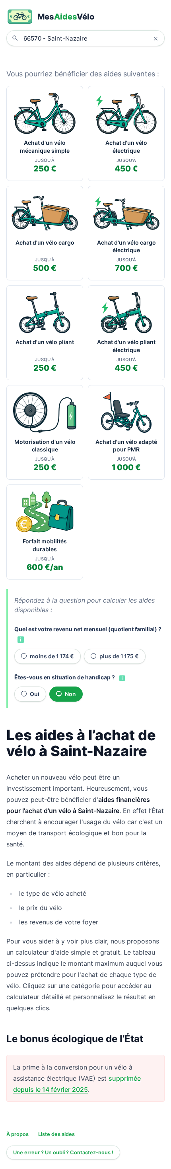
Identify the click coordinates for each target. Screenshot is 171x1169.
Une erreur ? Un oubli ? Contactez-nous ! (63, 1152)
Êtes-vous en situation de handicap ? (64, 677)
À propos (17, 1134)
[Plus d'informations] (20, 639)
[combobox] (91, 38)
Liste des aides (56, 1134)
